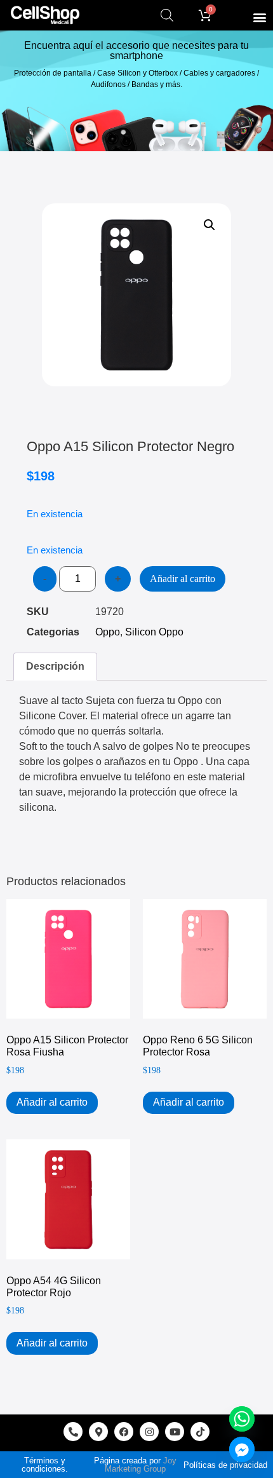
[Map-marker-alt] (98, 1431)
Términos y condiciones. (45, 1465)
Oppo (107, 632)
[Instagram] (149, 1431)
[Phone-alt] (73, 1431)
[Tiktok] (200, 1431)
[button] (259, 16)
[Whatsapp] (242, 1419)
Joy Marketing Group (140, 1465)
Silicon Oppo (154, 632)
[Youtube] (174, 1431)
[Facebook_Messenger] (242, 1449)
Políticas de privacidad (225, 1465)
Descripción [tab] (55, 666)
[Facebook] (123, 1431)
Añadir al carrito (182, 578)
